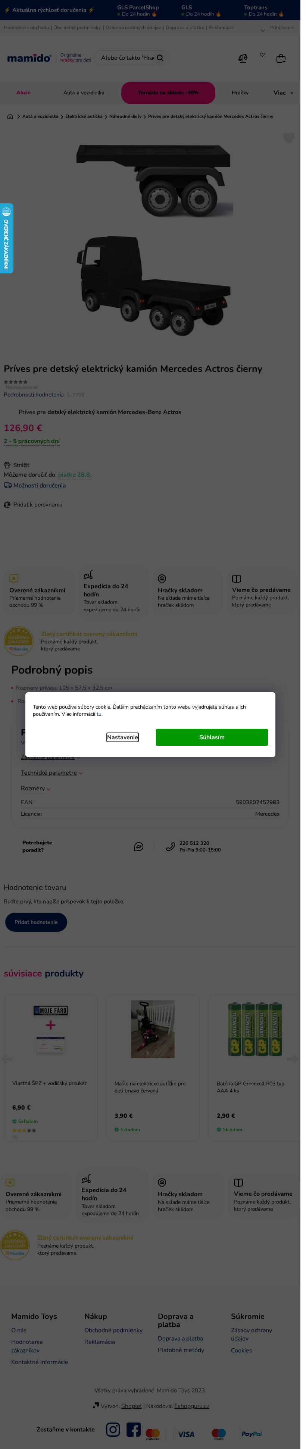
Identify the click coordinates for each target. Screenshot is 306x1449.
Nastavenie (122, 737)
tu (99, 714)
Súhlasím (212, 737)
